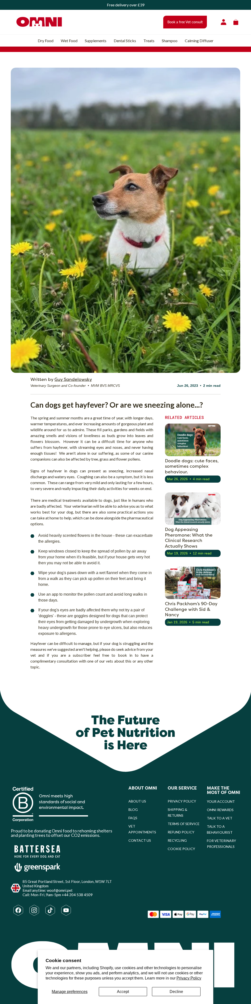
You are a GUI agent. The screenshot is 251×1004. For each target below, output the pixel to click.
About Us (137, 801)
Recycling (177, 840)
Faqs (132, 818)
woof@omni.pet (60, 890)
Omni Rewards (220, 810)
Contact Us (139, 840)
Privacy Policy (188, 978)
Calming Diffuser (199, 40)
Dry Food (45, 40)
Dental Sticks (125, 40)
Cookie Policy (181, 849)
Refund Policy (181, 832)
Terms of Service (184, 824)
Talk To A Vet (219, 818)
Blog (133, 809)
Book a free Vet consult (185, 22)
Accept (123, 992)
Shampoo (169, 40)
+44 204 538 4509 (77, 894)
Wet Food (69, 40)
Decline (176, 992)
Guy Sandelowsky (73, 379)
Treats (148, 40)
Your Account (221, 801)
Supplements (95, 40)
